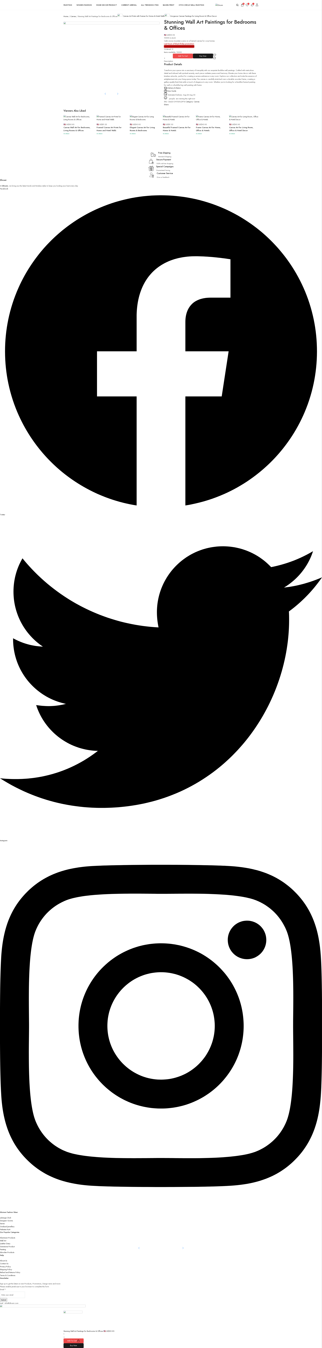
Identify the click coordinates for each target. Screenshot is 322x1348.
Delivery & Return (174, 88)
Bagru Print (168, 5)
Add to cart (183, 56)
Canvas (73, 16)
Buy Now (202, 56)
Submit (3, 1300)
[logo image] (219, 5)
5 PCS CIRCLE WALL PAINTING (191, 5)
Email (3, 1289)
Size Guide (172, 91)
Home (66, 16)
